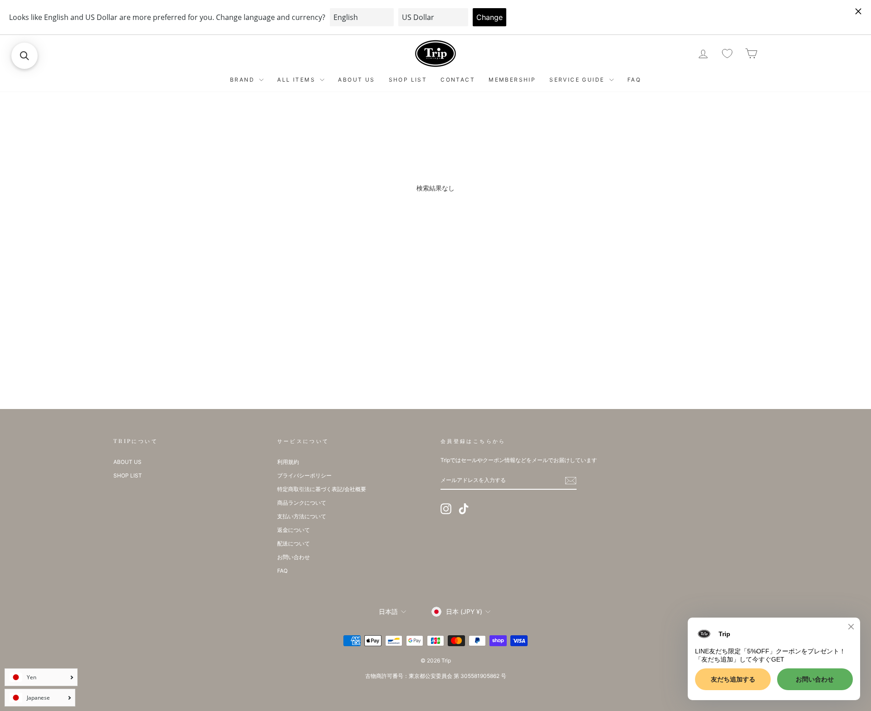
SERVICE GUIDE (578, 79)
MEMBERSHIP (512, 79)
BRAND (243, 79)
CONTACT (457, 79)
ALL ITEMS (297, 79)
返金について (293, 529)
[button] (24, 56)
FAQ (634, 79)
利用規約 (288, 461)
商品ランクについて (301, 502)
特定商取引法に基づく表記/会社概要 (321, 489)
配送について (293, 543)
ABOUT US (356, 79)
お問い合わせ (293, 557)
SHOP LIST (408, 79)
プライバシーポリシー (304, 475)
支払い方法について (301, 516)
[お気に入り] (727, 53)
